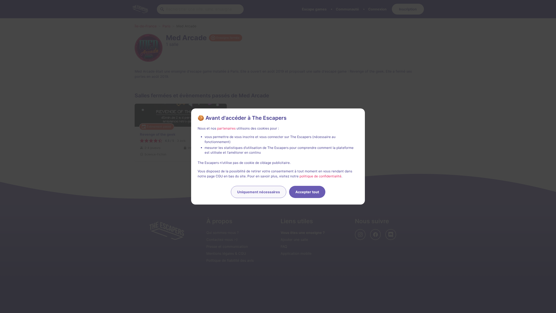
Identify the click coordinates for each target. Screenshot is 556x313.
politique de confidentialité (320, 176)
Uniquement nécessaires (258, 192)
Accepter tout (307, 192)
